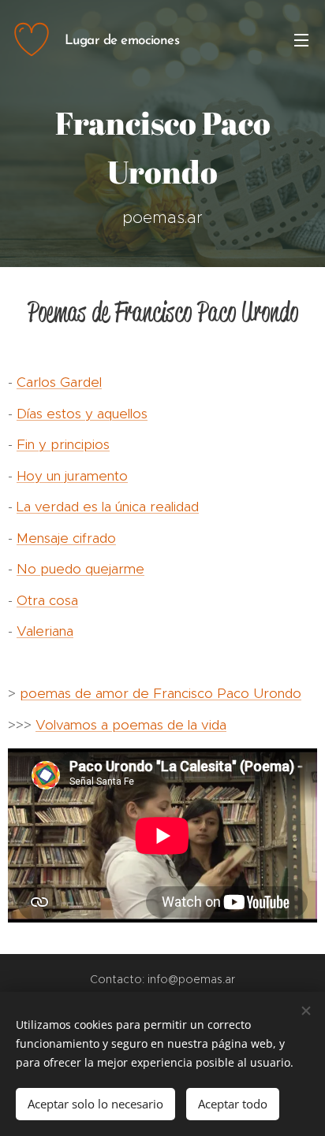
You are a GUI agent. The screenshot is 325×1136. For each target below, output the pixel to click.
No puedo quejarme (80, 568)
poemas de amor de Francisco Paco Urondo (160, 693)
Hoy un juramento (72, 475)
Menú (301, 39)
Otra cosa (47, 600)
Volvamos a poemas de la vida (130, 724)
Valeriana (45, 631)
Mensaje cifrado (66, 538)
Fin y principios (63, 444)
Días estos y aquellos (82, 413)
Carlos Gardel (59, 382)
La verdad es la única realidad (108, 506)
